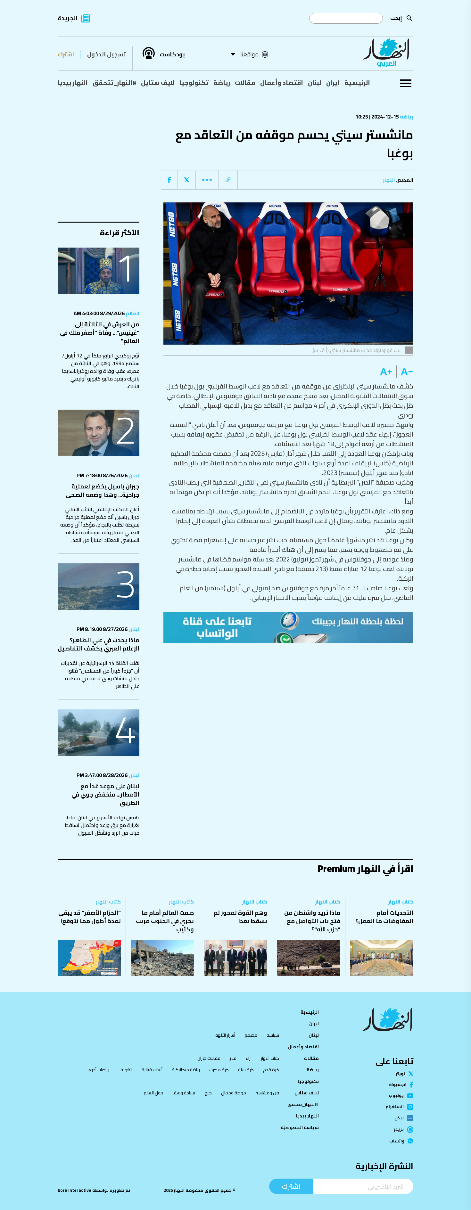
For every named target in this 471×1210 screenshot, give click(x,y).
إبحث (396, 18)
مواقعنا (249, 54)
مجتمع (250, 1035)
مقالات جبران (208, 1058)
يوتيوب (396, 1095)
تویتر (400, 1074)
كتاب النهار (400, 901)
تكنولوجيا (194, 82)
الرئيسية (357, 82)
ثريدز (399, 1129)
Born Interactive (74, 1190)
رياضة (221, 82)
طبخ (208, 1093)
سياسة (273, 1035)
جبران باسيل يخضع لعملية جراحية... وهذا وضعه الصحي (102, 490)
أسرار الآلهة (225, 1035)
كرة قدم (271, 1070)
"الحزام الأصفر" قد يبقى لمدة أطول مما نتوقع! (89, 916)
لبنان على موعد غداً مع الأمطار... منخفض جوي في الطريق (105, 794)
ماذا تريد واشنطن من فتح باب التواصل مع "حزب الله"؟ (312, 921)
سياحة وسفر (183, 1093)
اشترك (66, 54)
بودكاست (172, 54)
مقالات (245, 82)
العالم (132, 313)
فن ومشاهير (267, 1093)
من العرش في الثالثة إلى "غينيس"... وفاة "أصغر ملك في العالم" (99, 332)
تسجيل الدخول (106, 54)
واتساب (396, 1141)
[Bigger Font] (386, 371)
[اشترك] (288, 627)
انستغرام (394, 1107)
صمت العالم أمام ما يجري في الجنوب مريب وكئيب (165, 921)
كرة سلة (246, 1070)
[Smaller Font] (404, 371)
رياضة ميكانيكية (186, 1070)
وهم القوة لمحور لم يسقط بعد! (240, 916)
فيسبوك (398, 1085)
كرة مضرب (219, 1070)
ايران (333, 82)
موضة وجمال (233, 1093)
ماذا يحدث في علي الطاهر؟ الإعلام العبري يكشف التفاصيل (98, 644)
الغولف (125, 1070)
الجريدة (68, 18)
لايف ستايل (157, 82)
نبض (399, 1118)
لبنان (314, 82)
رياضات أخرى (98, 1070)
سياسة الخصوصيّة (300, 1127)
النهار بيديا (73, 82)
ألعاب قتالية (152, 1070)
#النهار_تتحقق (114, 82)
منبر (233, 1058)
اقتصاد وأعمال (281, 82)
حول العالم (153, 1093)
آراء (249, 1058)
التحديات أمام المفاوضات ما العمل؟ (384, 916)
